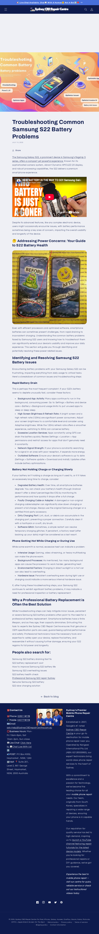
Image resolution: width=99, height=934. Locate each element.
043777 (23, 720)
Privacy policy (66, 922)
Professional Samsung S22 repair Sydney (33, 678)
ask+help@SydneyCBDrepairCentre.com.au (29, 728)
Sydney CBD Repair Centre (25, 919)
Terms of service (81, 922)
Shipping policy (42, 925)
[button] (6, 9)
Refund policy (53, 922)
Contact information (58, 925)
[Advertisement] (49, 33)
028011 (24, 716)
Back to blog (51, 696)
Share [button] (18, 150)
